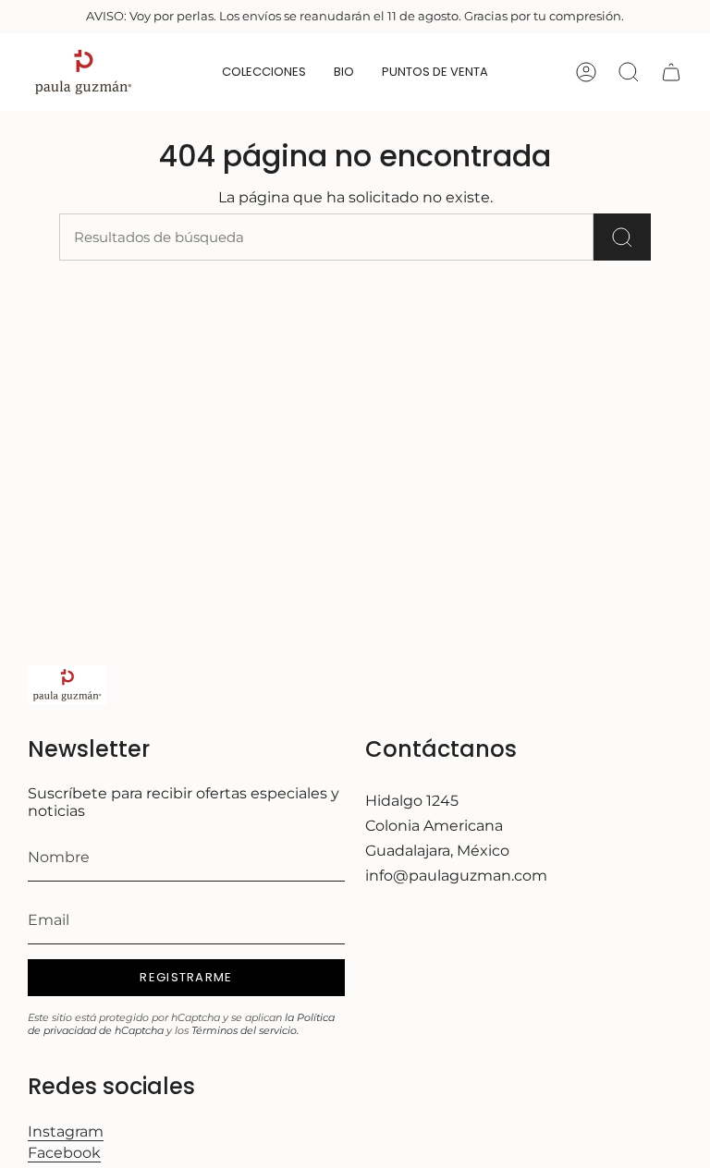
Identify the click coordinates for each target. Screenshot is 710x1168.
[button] (344, 72)
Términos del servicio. (245, 1030)
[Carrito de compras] (671, 72)
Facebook (64, 1153)
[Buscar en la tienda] (622, 237)
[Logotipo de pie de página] (67, 685)
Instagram (66, 1131)
